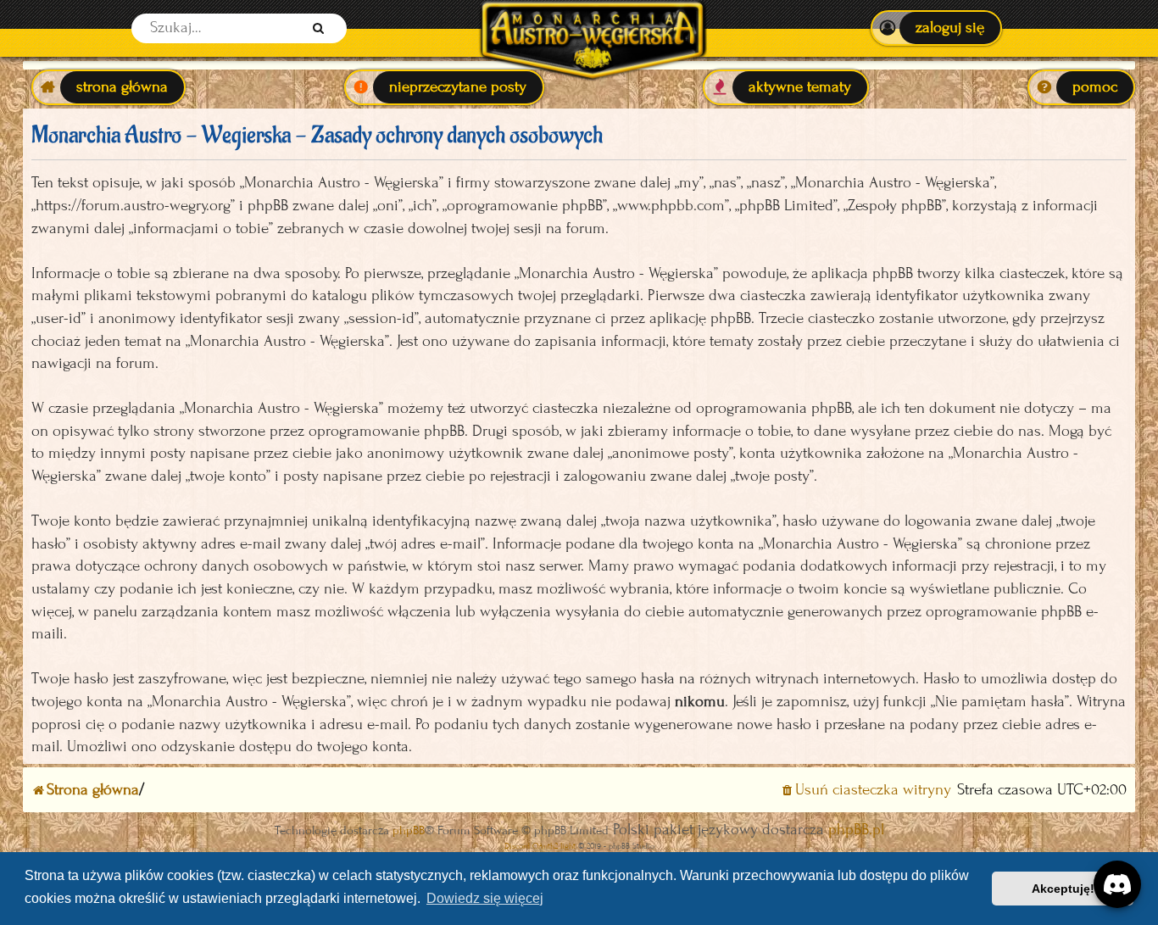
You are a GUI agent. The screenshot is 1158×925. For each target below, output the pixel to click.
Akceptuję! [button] (1063, 888)
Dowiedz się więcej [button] (484, 898)
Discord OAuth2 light (540, 845)
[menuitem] (936, 28)
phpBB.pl (856, 830)
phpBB (408, 830)
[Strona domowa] (592, 28)
